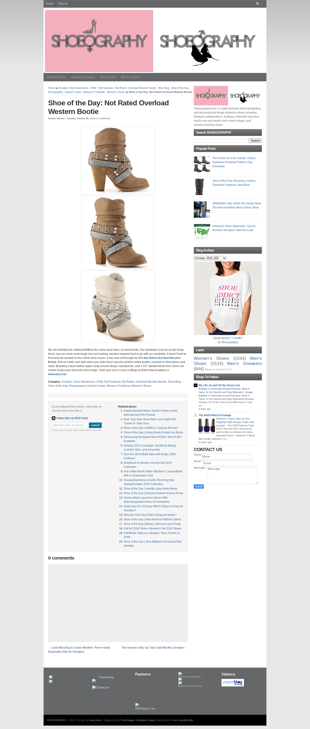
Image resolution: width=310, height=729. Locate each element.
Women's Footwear (94, 92)
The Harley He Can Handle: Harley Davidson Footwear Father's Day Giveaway (234, 162)
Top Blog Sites (195, 677)
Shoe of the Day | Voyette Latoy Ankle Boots (150, 488)
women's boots (73, 92)
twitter (139, 686)
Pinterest (141, 694)
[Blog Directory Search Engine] (195, 682)
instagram (141, 681)
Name (198, 454)
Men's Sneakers (131, 77)
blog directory (165, 708)
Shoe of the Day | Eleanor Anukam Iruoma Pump (153, 493)
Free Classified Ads (182, 720)
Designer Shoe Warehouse (73, 88)
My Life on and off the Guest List (219, 385)
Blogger (120, 677)
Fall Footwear (105, 88)
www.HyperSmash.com (150, 701)
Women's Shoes (56, 77)
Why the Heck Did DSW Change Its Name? (150, 515)
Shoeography (55, 92)
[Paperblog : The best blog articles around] (232, 685)
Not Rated (120, 88)
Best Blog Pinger (60, 674)
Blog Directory (183, 677)
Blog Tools (187, 686)
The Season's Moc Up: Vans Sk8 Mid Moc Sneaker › (153, 647)
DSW (93, 88)
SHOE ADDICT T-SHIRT (228, 338)
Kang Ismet (95, 720)
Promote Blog (197, 686)
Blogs (180, 686)
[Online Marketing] (148, 705)
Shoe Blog (163, 88)
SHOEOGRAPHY (56, 720)
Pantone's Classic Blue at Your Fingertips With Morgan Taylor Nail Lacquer (235, 422)
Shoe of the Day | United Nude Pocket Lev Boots (153, 432)
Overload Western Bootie (142, 88)
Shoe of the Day (180, 88)
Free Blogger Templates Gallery (138, 720)
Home (51, 88)
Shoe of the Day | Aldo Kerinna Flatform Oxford (152, 519)
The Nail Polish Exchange (215, 415)
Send (198, 486)
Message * (201, 467)
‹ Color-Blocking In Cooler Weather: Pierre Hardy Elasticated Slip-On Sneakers (79, 649)
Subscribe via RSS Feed (72, 418)
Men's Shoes (108, 77)
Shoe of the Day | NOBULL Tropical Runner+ (151, 428)
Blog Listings (100, 674)
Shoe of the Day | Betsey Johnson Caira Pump (152, 524)
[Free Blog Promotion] (193, 679)
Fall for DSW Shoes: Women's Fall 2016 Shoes (152, 528)
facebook (141, 690)
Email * (198, 461)
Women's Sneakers (83, 77)
